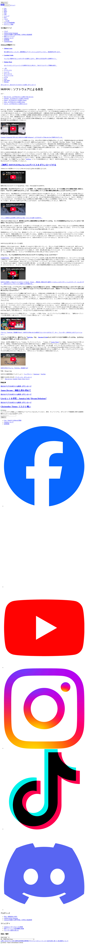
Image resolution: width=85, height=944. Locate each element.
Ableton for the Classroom (11, 33)
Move (5, 11)
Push (5, 10)
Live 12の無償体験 (9, 22)
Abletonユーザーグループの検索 (13, 927)
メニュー (7, 5)
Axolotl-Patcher (5, 258)
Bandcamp (36, 374)
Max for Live (8, 379)
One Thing (7, 80)
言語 (2, 937)
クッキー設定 (46, 941)
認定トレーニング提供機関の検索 (14, 928)
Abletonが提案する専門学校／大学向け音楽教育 (18, 34)
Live (5, 8)
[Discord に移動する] (44, 909)
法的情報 (20, 941)
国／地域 (3, 939)
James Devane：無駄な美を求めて (16, 390)
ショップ (6, 16)
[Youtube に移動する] (44, 667)
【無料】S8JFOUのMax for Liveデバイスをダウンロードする (28, 165)
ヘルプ (6, 19)
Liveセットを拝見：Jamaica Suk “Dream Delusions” (24, 398)
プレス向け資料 (13, 941)
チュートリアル (8, 75)
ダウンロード (8, 73)
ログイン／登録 (8, 24)
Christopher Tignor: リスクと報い (16, 406)
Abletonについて (9, 38)
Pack (5, 17)
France (19, 379)
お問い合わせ (5, 941)
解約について (64, 941)
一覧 (5, 68)
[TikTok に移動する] (44, 829)
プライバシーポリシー (35, 941)
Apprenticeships (8, 41)
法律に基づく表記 (55, 941)
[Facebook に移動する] (44, 506)
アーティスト (8, 70)
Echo (46, 337)
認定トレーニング (9, 36)
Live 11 (27, 379)
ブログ (6, 31)
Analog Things (55, 342)
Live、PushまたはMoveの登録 (12, 420)
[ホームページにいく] (2, 5)
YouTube (43, 374)
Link (5, 14)
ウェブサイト (28, 374)
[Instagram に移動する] (44, 748)
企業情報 (26, 941)
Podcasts (6, 82)
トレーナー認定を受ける (11, 930)
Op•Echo (28, 159)
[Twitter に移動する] (44, 587)
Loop (5, 79)
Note (5, 13)
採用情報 (6, 40)
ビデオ (6, 77)
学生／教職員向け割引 (10, 916)
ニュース (6, 72)
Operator (40, 337)
